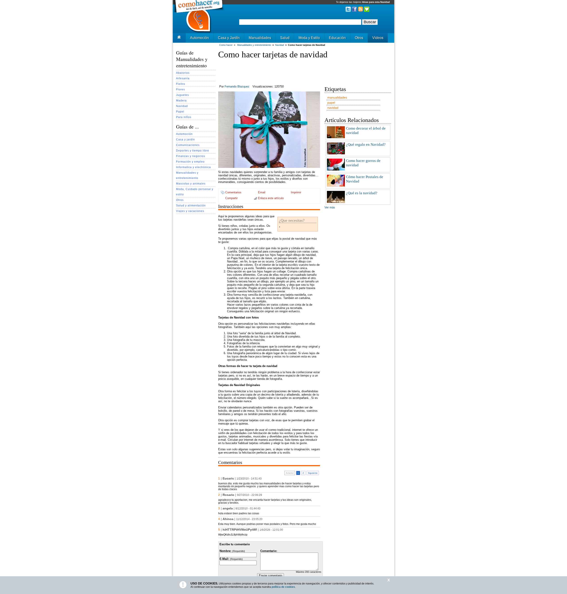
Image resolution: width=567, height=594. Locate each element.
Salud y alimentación (191, 205)
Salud (284, 38)
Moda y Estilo (309, 38)
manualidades (337, 97)
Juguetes (182, 94)
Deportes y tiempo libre (192, 150)
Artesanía (183, 78)
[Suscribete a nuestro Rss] (360, 11)
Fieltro (180, 83)
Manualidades (260, 38)
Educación (337, 38)
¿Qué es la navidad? (361, 193)
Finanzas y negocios (190, 156)
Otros (359, 38)
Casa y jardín (185, 139)
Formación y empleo (190, 161)
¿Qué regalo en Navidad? (366, 144)
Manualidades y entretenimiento (187, 175)
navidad (332, 107)
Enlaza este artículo (270, 198)
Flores (180, 89)
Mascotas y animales (191, 183)
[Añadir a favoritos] (366, 11)
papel (331, 102)
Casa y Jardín (229, 38)
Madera (181, 100)
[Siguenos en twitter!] (348, 11)
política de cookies (283, 586)
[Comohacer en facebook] (354, 11)
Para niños (183, 117)
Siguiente (313, 473)
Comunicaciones (188, 145)
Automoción (199, 38)
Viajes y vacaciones (190, 211)
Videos (377, 38)
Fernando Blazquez (237, 86)
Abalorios (183, 72)
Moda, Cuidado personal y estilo (194, 192)
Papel (180, 111)
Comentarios (232, 192)
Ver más (329, 207)
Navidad (182, 106)
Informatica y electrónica (193, 167)
